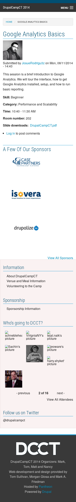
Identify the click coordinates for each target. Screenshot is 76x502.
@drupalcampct (14, 420)
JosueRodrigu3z (33, 63)
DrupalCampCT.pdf (43, 125)
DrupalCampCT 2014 (16, 7)
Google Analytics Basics (32, 21)
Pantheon (45, 486)
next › (61, 393)
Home (9, 21)
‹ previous (23, 393)
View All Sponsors (60, 258)
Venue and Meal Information (26, 281)
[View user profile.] (12, 50)
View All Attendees (60, 399)
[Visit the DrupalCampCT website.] (38, 448)
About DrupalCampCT (22, 276)
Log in (10, 133)
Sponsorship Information (23, 308)
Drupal (46, 491)
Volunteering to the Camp (24, 286)
